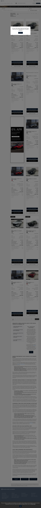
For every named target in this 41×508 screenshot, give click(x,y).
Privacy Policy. (33, 504)
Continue (20, 32)
